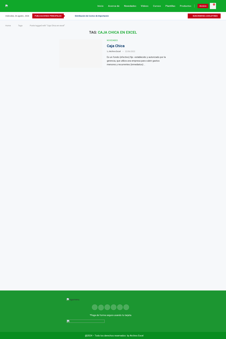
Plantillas (170, 6)
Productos (185, 6)
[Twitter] (178, 16)
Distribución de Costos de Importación (92, 16)
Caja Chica (116, 46)
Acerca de (113, 6)
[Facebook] (175, 16)
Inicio (100, 6)
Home (8, 25)
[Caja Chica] (80, 53)
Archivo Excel (115, 51)
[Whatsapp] (185, 16)
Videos (144, 6)
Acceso (202, 6)
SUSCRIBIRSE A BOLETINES (205, 16)
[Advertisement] (197, 144)
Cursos (157, 6)
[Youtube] (182, 16)
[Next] (72, 16)
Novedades (130, 6)
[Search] (219, 6)
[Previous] (68, 16)
